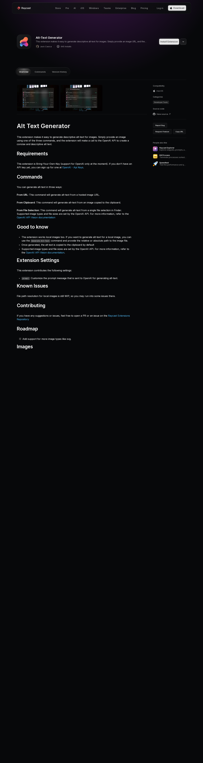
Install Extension (169, 41)
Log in (160, 8)
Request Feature (162, 132)
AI (75, 8)
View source (162, 114)
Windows (94, 8)
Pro (67, 8)
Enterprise (120, 8)
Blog (133, 8)
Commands (40, 72)
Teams (107, 8)
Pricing (144, 8)
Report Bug (160, 125)
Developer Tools (161, 102)
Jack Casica (46, 46)
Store (58, 8)
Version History (59, 72)
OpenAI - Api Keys (72, 167)
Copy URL (179, 132)
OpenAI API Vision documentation (36, 217)
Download (178, 8)
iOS (82, 8)
